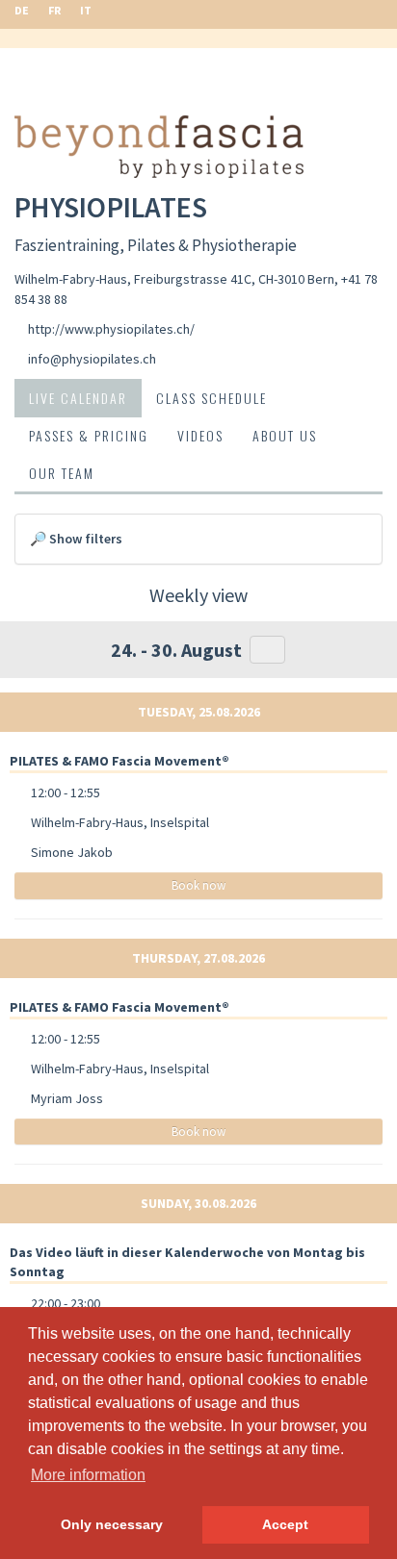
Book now (198, 885)
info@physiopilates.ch (92, 358)
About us (284, 435)
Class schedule (211, 398)
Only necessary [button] (112, 1524)
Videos (200, 435)
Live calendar (78, 398)
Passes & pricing (88, 435)
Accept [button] (285, 1524)
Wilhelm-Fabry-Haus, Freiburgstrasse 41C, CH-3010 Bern (174, 279)
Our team (61, 473)
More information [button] (88, 1475)
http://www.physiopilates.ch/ (111, 329)
